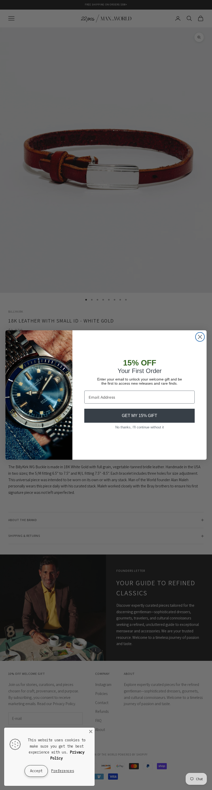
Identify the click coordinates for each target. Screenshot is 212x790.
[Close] (90, 731)
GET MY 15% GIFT (139, 415)
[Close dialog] (200, 336)
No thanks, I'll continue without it (139, 427)
